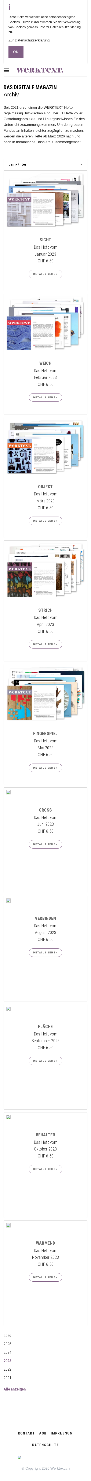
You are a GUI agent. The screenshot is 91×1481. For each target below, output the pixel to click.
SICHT (45, 239)
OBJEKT (45, 486)
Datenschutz (45, 1445)
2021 (7, 1377)
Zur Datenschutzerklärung (29, 40)
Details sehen (45, 274)
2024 (7, 1352)
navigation (8, 70)
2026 (7, 1335)
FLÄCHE (45, 1026)
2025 (7, 1344)
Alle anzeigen (15, 1389)
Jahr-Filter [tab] (18, 164)
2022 (7, 1369)
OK (16, 52)
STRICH (45, 610)
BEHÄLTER (45, 1134)
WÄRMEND (45, 1243)
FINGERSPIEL (45, 733)
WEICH (45, 363)
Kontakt (26, 1433)
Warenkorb (81, 70)
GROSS (45, 810)
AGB (42, 1433)
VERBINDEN (45, 918)
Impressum (62, 1433)
